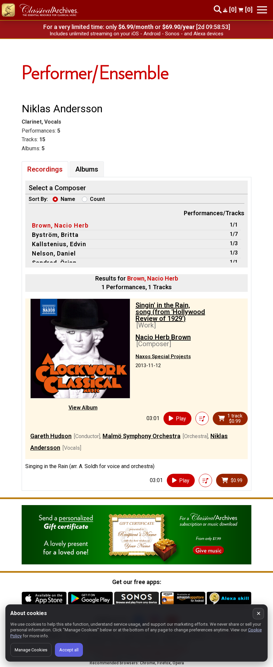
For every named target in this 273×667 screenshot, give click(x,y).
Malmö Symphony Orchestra (141, 435)
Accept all (69, 649)
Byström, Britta (55, 234)
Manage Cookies (31, 649)
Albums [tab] (86, 169)
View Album (83, 407)
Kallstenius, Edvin (59, 244)
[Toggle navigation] (262, 10)
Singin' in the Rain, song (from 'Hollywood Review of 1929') (170, 312)
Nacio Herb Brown (163, 337)
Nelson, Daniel (54, 253)
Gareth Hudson (51, 435)
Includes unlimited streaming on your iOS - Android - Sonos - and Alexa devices (136, 34)
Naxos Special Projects (163, 356)
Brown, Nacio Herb (60, 225)
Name (68, 199)
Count (97, 199)
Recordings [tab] (45, 169)
